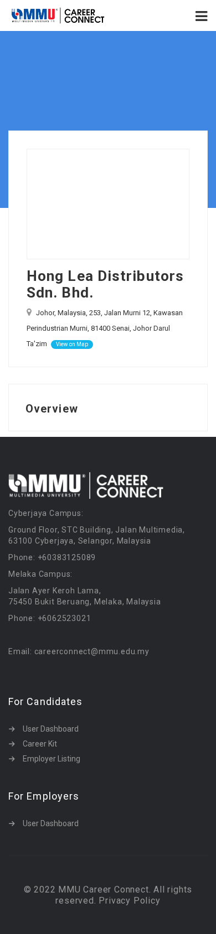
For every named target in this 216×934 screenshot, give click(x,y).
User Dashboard (51, 728)
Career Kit (40, 743)
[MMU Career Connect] (58, 15)
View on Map (72, 344)
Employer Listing (51, 758)
